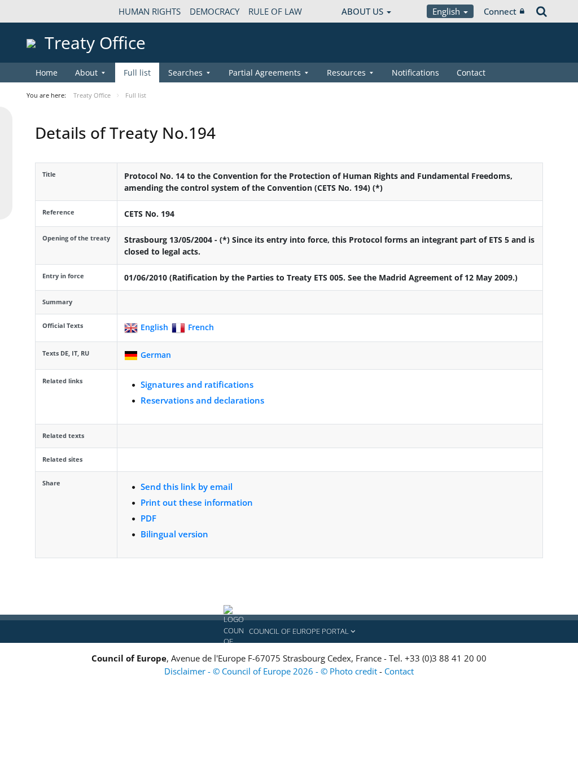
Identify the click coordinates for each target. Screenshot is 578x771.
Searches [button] (185, 72)
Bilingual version (174, 534)
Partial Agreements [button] (265, 72)
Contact (471, 72)
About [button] (86, 72)
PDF (148, 518)
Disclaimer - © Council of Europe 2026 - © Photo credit (271, 671)
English (447, 11)
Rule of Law (275, 11)
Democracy (214, 11)
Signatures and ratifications (197, 384)
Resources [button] (346, 72)
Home (47, 72)
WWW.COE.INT (55, 11)
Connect (500, 11)
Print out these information (197, 502)
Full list (137, 72)
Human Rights (150, 11)
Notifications (415, 72)
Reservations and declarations (202, 400)
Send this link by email (187, 486)
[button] (289, 631)
